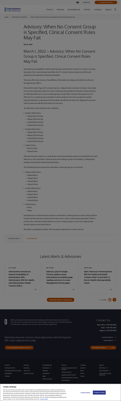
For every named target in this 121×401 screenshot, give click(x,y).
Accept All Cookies (99, 392)
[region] (60, 392)
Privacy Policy (44, 399)
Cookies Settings (85, 392)
